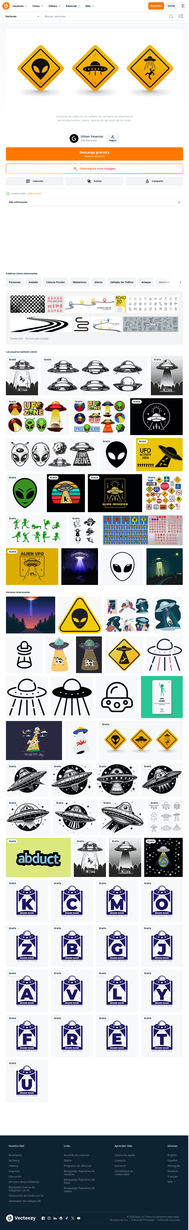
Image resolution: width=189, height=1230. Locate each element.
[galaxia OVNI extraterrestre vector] (162, 696)
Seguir (111, 139)
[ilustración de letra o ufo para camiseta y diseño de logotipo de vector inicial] (162, 900)
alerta (98, 281)
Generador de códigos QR (24, 1199)
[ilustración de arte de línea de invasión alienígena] (115, 492)
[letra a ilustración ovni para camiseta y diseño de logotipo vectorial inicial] (27, 990)
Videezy (13, 1164)
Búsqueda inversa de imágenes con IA (21, 1187)
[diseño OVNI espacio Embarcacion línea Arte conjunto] (165, 816)
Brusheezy (14, 1154)
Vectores (18, 6)
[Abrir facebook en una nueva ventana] (43, 1216)
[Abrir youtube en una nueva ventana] (78, 1216)
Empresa (13, 1170)
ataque (146, 281)
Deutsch (170, 1170)
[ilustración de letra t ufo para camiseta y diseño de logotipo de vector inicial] (162, 1035)
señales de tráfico (121, 281)
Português (171, 1164)
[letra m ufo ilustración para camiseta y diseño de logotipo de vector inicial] (117, 900)
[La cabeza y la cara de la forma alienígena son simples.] (122, 565)
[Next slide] (174, 281)
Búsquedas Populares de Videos (78, 1188)
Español (170, 1159)
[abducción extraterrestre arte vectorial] (30, 613)
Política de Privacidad (140, 1218)
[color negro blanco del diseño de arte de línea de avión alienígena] (156, 415)
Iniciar (168, 5)
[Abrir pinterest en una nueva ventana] (60, 1216)
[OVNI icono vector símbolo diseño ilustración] (117, 696)
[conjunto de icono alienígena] (84, 529)
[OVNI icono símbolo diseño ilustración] (24, 653)
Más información (18, 200)
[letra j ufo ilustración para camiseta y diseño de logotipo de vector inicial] (162, 945)
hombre (164, 281)
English (169, 1154)
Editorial (71, 6)
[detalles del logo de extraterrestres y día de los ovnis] (51, 453)
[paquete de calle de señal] (164, 492)
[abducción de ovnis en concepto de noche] (164, 565)
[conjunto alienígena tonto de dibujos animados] (36, 529)
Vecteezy (13, 1159)
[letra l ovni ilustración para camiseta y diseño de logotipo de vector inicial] (117, 990)
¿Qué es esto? (34, 192)
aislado (33, 281)
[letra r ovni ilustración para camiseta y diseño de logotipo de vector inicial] (72, 1035)
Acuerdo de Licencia (75, 1154)
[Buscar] (168, 16)
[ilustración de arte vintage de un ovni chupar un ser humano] (32, 565)
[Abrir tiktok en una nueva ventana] (66, 1216)
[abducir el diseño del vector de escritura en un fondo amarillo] (38, 856)
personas (14, 281)
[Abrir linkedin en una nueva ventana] (55, 1216)
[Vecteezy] (6, 6)
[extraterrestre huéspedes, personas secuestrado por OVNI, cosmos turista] (127, 613)
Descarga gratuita (93, 153)
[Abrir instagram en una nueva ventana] (49, 1216)
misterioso (79, 281)
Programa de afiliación (77, 1164)
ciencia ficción (55, 281)
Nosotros (118, 1164)
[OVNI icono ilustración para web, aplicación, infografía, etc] (165, 653)
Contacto (118, 1159)
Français (170, 1175)
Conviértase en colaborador (122, 1171)
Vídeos (53, 6)
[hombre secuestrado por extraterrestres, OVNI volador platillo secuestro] (168, 613)
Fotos (36, 6)
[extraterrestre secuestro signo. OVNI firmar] (124, 653)
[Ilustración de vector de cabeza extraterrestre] (116, 453)
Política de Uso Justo (166, 1218)
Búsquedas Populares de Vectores (78, 1171)
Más (88, 6)
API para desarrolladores (23, 1180)
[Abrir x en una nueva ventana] (72, 1216)
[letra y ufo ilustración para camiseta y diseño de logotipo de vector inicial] (162, 990)
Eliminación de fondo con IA (25, 1194)
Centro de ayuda (123, 1154)
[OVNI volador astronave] (27, 778)
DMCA (66, 1159)
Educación (14, 1175)
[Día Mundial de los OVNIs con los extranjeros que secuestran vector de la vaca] (34, 739)
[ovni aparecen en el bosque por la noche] (79, 565)
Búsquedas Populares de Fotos (78, 1180)
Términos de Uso (116, 1218)
